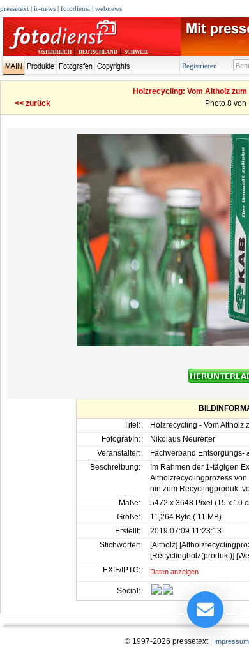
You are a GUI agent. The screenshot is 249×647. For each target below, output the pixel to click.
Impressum (231, 641)
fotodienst (75, 8)
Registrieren (199, 66)
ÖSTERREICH (55, 52)
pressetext (14, 8)
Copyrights (113, 66)
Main (13, 66)
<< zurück (32, 103)
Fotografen (76, 66)
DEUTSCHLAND (98, 52)
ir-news (45, 8)
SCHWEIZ (136, 52)
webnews (108, 8)
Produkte (40, 66)
